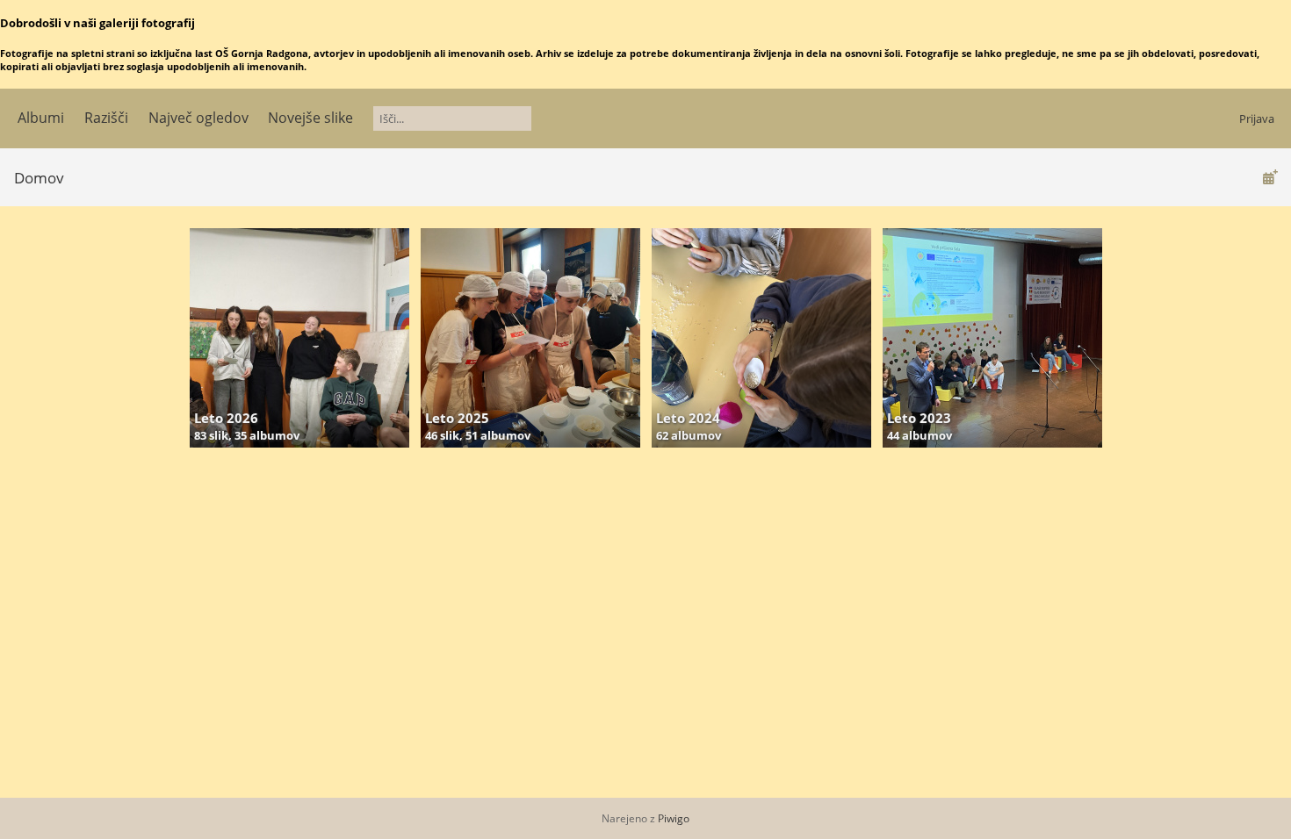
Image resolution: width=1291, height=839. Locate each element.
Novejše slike (310, 117)
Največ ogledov (198, 117)
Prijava (1256, 118)
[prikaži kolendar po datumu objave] (1269, 177)
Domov (39, 178)
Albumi (41, 117)
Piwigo (673, 818)
